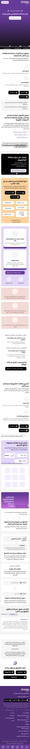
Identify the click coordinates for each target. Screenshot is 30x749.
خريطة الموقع (6, 741)
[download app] (3, 747)
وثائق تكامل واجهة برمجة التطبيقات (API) (23, 727)
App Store (23, 93)
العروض (27, 724)
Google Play (13, 93)
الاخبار (13, 721)
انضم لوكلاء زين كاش (23, 731)
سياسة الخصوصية (22, 741)
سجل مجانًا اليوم (15, 18)
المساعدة (12, 715)
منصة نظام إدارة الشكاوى (23, 736)
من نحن (12, 713)
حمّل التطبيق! (5, 2)
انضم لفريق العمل (9, 718)
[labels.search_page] (8, 747)
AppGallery (23, 97)
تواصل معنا (26, 713)
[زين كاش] (25, 2)
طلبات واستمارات (25, 734)
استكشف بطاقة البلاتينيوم (18, 171)
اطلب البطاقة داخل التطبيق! (14, 273)
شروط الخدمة (14, 741)
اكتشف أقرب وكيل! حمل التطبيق (14, 369)
